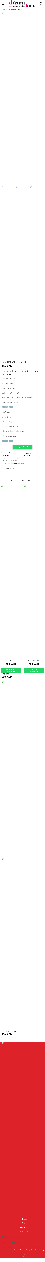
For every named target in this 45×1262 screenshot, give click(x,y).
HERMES (5, 674)
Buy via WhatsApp (24, 447)
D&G (11, 660)
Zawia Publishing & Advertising (29, 1250)
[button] (5, 99)
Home (4, 9)
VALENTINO (34, 660)
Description (9, 469)
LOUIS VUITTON (9, 1031)
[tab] (22, 469)
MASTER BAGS (15, 9)
